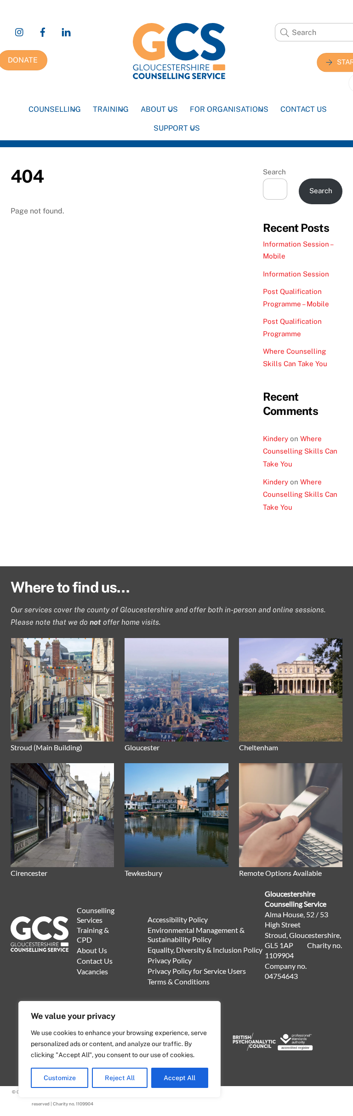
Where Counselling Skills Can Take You (300, 451)
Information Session (296, 274)
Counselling (54, 109)
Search (274, 172)
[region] (119, 1049)
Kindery (275, 439)
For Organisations (229, 109)
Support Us (177, 128)
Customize (60, 1077)
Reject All (120, 1077)
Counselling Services (95, 915)
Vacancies (92, 971)
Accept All (179, 1077)
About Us (159, 109)
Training (111, 109)
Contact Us (303, 109)
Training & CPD (93, 935)
